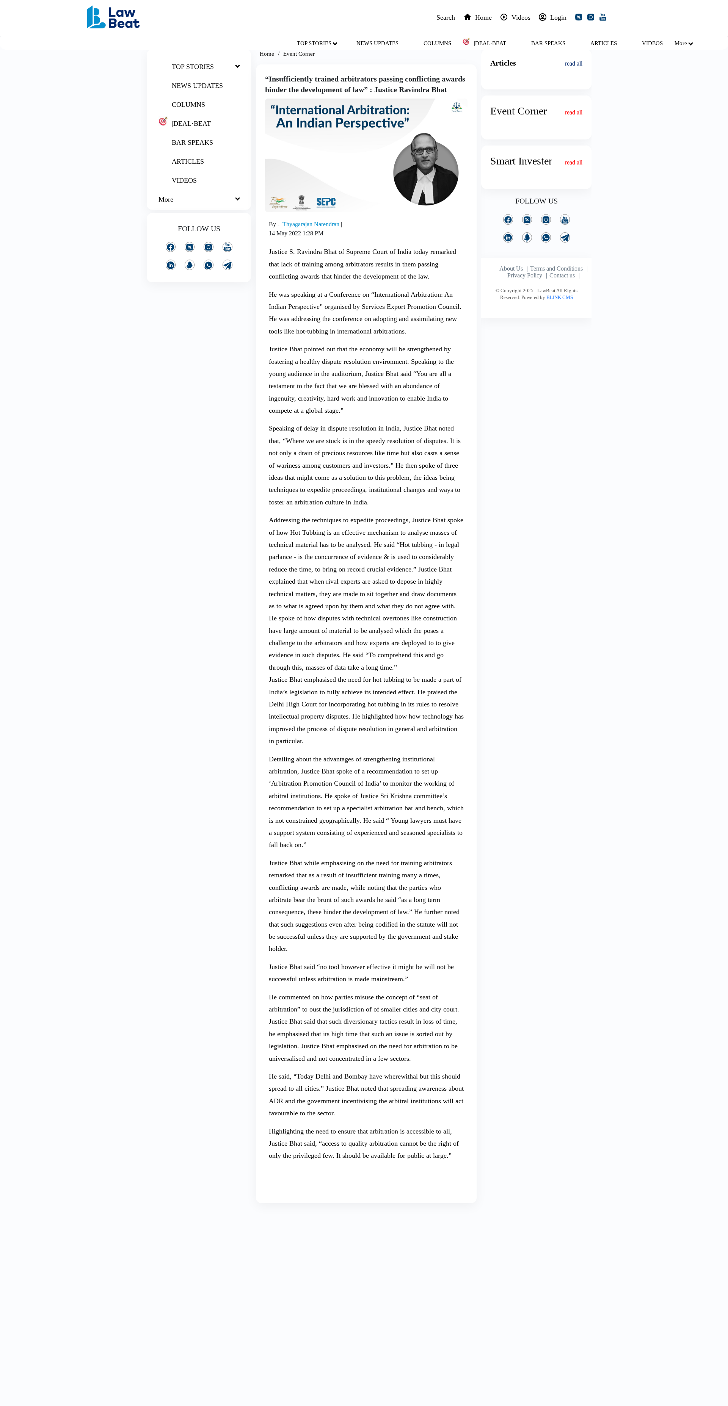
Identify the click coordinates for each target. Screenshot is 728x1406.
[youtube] (604, 18)
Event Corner (299, 54)
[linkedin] (171, 265)
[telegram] (227, 265)
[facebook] (171, 247)
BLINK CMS (559, 297)
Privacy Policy (524, 275)
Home (267, 54)
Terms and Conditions (556, 268)
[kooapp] (190, 265)
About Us (511, 268)
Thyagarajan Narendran (311, 224)
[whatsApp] (208, 265)
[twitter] (580, 18)
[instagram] (592, 18)
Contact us (562, 275)
